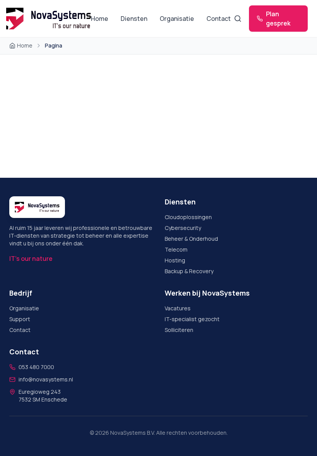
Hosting (175, 260)
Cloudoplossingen (188, 217)
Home (99, 18)
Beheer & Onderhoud (191, 238)
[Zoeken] (237, 18)
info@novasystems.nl (46, 379)
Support (19, 319)
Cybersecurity (183, 227)
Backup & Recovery (189, 271)
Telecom (176, 249)
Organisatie (177, 18)
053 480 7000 (36, 367)
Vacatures (178, 308)
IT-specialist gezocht (192, 319)
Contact (218, 18)
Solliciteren (179, 329)
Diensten (134, 18)
